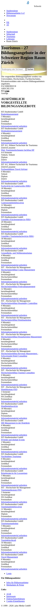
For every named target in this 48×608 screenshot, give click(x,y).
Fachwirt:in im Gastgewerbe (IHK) (16, 186)
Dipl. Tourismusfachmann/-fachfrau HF (17, 150)
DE (7, 22)
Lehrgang (10, 39)
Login (8, 573)
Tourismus (10, 36)
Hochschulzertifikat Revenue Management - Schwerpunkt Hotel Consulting (19, 354)
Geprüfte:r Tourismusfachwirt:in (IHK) (17, 236)
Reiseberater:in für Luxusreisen (14, 473)
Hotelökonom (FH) (9, 389)
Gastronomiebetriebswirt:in (12, 203)
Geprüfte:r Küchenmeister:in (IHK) (16, 219)
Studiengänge (12, 11)
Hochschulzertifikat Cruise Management (18, 270)
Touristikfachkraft (8, 540)
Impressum (11, 596)
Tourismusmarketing (9, 523)
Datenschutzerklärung (15, 599)
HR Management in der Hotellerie (15, 423)
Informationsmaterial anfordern (14, 126)
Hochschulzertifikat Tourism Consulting (18, 373)
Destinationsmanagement (11, 131)
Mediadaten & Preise (15, 585)
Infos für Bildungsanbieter (17, 582)
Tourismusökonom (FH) (11, 490)
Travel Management (9, 557)
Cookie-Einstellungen (15, 601)
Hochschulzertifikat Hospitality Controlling (19, 303)
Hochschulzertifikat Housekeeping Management (21, 337)
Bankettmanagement (9, 114)
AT (7, 25)
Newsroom (11, 15)
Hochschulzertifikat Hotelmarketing (16, 320)
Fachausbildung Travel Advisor (14, 169)
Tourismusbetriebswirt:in (11, 507)
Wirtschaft (10, 34)
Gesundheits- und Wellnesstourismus (16, 253)
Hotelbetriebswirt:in (9, 406)
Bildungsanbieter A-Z (15, 13)
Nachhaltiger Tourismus (11, 456)
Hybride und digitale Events (13, 440)
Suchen (30, 69)
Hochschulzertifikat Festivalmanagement (18, 286)
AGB (8, 594)
